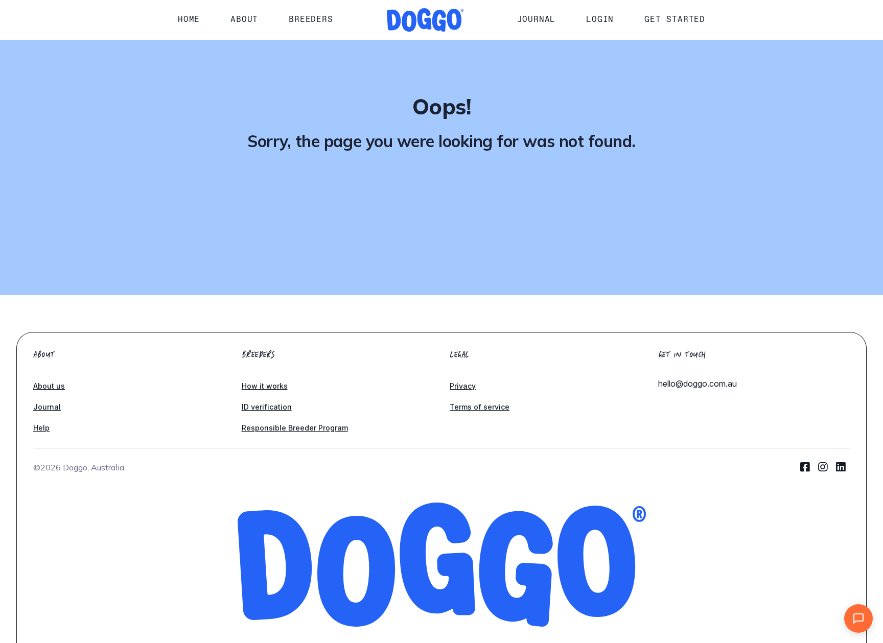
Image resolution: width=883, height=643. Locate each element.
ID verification (267, 406)
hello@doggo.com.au (697, 383)
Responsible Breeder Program (295, 427)
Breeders (311, 19)
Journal (536, 19)
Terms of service (479, 406)
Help (41, 427)
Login (600, 19)
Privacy (463, 386)
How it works (265, 386)
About (244, 19)
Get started (674, 19)
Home (189, 19)
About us (49, 386)
